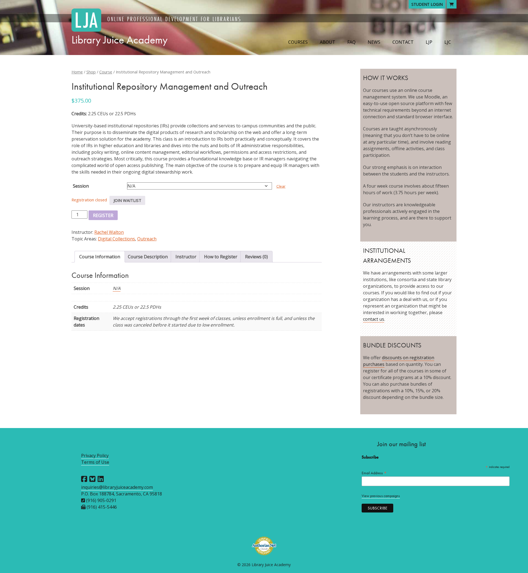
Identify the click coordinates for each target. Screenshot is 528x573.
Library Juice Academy (119, 39)
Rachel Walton (109, 232)
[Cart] (452, 4)
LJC (447, 42)
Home (77, 72)
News (374, 42)
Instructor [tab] (185, 257)
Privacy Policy (95, 456)
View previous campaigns (381, 496)
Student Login (427, 4)
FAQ (351, 42)
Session (81, 186)
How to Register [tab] (220, 257)
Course (105, 72)
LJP (429, 42)
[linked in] (101, 479)
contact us (373, 319)
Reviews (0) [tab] (256, 257)
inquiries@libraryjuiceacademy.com (117, 487)
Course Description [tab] (148, 257)
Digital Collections (116, 239)
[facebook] (84, 479)
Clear (280, 186)
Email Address (374, 473)
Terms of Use (95, 462)
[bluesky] (92, 479)
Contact (403, 42)
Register (103, 215)
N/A (116, 288)
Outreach (146, 239)
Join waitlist (127, 200)
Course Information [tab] (99, 257)
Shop (91, 72)
